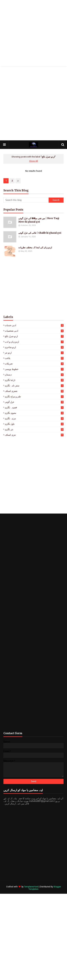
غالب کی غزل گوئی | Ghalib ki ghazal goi (39, 232)
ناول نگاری (34, 424)
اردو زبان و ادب (34, 341)
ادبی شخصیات (34, 331)
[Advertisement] (33, 33)
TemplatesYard (31, 887)
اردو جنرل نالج (34, 336)
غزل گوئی (34, 402)
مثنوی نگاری (34, 413)
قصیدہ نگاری (34, 407)
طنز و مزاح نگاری (34, 396)
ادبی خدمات (34, 325)
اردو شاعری (34, 347)
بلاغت (34, 358)
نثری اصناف (34, 435)
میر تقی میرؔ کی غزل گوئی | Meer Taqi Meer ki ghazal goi (38, 220)
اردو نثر (34, 352)
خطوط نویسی (34, 369)
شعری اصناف (34, 391)
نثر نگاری (34, 429)
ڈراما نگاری (34, 380)
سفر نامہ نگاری (34, 385)
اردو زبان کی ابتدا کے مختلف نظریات (35, 247)
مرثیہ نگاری (34, 418)
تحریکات (34, 363)
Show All (33, 161)
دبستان (34, 374)
